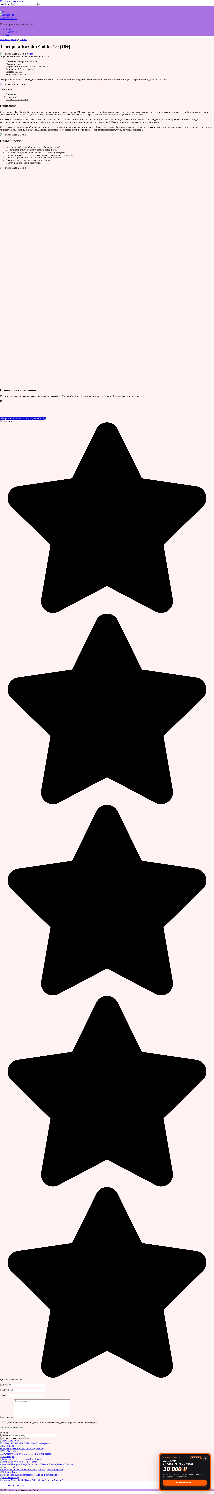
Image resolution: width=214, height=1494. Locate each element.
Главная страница (9, 39)
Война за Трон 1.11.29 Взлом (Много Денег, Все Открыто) (29, 1475)
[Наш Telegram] (107, 401)
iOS (7, 34)
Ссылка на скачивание (17, 99)
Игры (8, 29)
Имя (3, 1384)
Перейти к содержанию (11, 1)
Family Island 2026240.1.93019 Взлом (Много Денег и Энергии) (31, 1469)
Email (3, 1390)
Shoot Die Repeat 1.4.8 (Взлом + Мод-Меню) (22, 1448)
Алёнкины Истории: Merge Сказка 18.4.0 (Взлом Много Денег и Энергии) (37, 1464)
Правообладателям (15, 1485)
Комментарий (7, 1417)
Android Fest (8, 18)
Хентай (23, 39)
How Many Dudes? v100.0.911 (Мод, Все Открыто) (25, 1443)
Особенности (12, 97)
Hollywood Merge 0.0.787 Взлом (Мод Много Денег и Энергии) (31, 1480)
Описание (11, 94)
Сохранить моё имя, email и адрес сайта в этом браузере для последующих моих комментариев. (50, 1422)
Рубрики (4, 1435)
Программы (12, 32)
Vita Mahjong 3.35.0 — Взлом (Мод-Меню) (21, 1459)
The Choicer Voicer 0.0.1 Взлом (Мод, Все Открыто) (25, 1454)
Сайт (2, 1395)
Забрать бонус (185, 1482)
